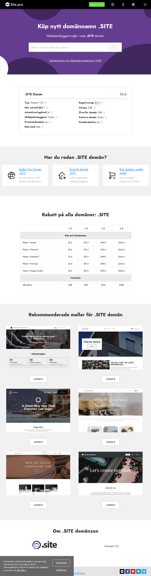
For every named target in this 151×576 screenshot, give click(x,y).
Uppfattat (61, 563)
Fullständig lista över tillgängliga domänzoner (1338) (75, 60)
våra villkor (21, 570)
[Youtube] (133, 571)
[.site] (44, 544)
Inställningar (61, 569)
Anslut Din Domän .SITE (30, 171)
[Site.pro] (122, 571)
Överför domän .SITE (78, 171)
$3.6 (97, 102)
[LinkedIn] (138, 571)
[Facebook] (127, 571)
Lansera (38, 379)
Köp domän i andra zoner (131, 171)
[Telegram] (144, 571)
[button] (97, 4)
